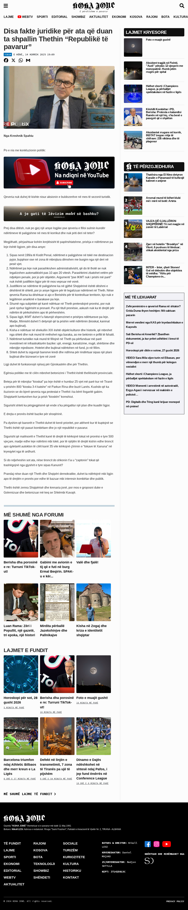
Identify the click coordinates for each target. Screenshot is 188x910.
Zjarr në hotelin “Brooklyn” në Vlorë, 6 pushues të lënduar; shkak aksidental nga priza (164, 247)
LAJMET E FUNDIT (26, 650)
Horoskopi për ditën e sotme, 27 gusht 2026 (152, 350)
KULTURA (71, 864)
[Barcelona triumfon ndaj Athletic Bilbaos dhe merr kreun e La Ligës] (21, 736)
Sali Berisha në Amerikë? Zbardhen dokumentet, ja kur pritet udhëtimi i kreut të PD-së (152, 339)
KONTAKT (71, 877)
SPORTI (42, 16)
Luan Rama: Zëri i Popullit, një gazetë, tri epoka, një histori (19, 630)
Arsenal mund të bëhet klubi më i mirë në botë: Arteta (163, 199)
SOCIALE (70, 843)
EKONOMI (119, 16)
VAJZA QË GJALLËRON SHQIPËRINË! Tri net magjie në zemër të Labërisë (165, 224)
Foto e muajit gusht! (92, 698)
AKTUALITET (98, 16)
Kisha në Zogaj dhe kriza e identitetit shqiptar (91, 630)
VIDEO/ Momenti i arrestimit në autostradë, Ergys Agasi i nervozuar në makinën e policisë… (152, 390)
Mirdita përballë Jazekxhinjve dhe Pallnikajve (53, 630)
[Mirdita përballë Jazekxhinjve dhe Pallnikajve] (57, 601)
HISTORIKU (72, 870)
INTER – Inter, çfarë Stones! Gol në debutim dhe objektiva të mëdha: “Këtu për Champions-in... (164, 272)
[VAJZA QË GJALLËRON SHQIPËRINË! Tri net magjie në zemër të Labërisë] (133, 228)
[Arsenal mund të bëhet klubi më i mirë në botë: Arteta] (133, 205)
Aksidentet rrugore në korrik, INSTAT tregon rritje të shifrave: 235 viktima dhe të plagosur (163, 137)
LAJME (9, 16)
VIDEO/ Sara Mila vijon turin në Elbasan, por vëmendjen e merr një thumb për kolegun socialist (153, 362)
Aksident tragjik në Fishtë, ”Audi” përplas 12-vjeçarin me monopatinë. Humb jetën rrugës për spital (164, 67)
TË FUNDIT (12, 843)
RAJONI (152, 16)
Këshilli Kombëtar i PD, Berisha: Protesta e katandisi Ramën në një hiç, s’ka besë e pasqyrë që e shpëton (164, 114)
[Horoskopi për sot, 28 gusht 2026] (21, 674)
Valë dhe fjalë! (87, 562)
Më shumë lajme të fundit (29, 794)
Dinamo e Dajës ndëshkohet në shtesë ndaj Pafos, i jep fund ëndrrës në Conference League (91, 769)
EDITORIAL (60, 16)
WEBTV (27, 16)
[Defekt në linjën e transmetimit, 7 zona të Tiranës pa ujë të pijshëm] (57, 736)
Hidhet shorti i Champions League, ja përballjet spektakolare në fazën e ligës (163, 89)
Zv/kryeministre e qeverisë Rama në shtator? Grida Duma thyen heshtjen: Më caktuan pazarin (153, 311)
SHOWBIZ (78, 16)
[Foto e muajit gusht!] (93, 674)
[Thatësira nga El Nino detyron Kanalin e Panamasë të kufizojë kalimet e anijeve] (133, 182)
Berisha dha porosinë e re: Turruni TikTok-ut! (20, 566)
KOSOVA (136, 16)
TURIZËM (70, 850)
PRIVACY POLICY (175, 901)
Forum (8, 54)
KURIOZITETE (74, 857)
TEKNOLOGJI (44, 864)
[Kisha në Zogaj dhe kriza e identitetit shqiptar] (93, 601)
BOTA (165, 16)
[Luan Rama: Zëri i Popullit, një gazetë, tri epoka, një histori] (21, 601)
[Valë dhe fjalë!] (93, 538)
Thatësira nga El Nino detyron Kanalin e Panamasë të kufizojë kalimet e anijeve (165, 177)
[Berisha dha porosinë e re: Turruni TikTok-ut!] (21, 538)
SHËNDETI (41, 877)
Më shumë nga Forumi (34, 515)
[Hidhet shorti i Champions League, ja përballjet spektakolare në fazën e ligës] (133, 93)
